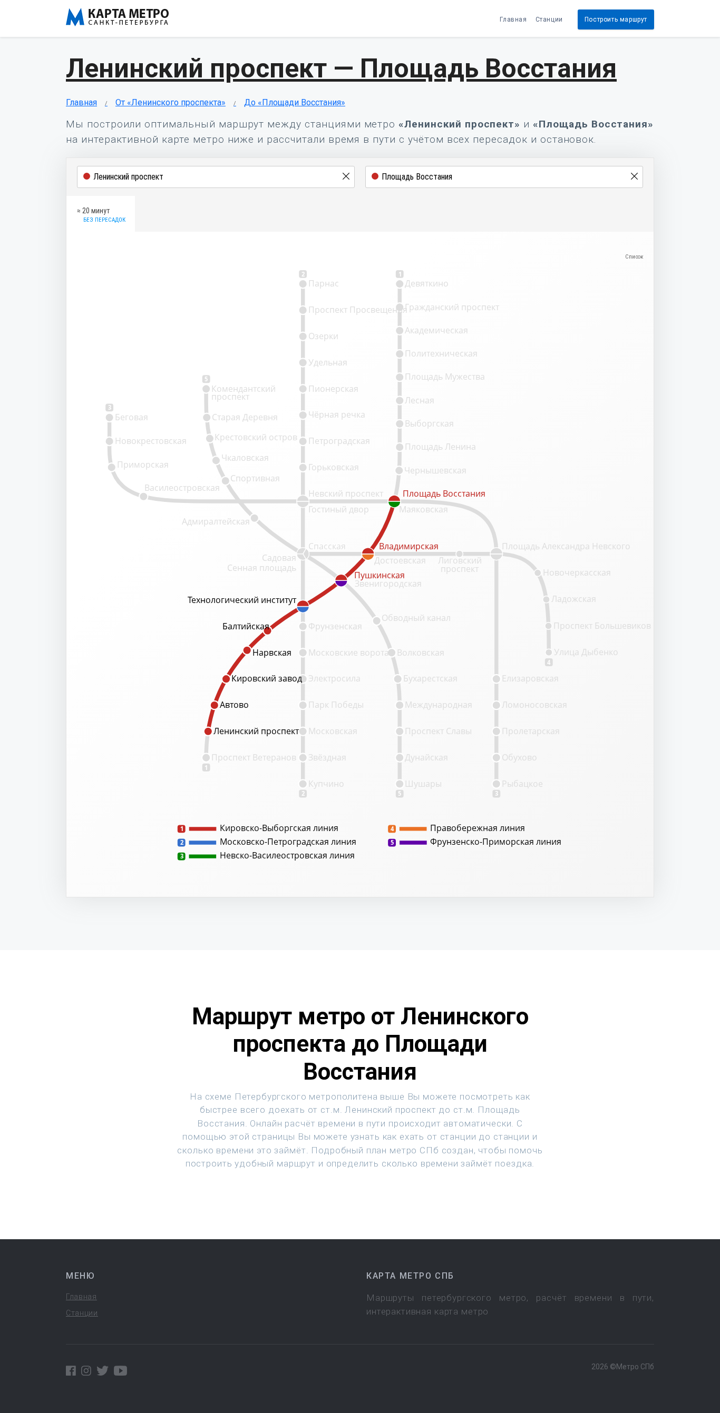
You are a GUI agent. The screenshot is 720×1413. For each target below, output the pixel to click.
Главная (513, 19)
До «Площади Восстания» (294, 102)
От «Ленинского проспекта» (170, 102)
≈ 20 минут (101, 214)
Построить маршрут (616, 19)
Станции (549, 19)
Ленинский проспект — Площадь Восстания (341, 68)
